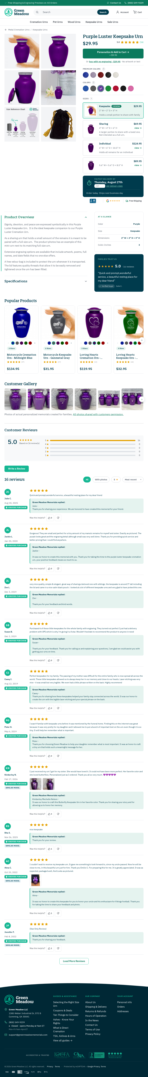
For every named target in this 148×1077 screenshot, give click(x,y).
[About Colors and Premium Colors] (103, 69)
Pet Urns (58, 22)
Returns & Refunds (95, 1011)
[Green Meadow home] (16, 12)
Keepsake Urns (94, 22)
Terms (57, 1066)
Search (103, 12)
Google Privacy (93, 1066)
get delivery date (114, 186)
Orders (121, 1006)
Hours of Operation (95, 1015)
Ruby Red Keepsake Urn (116, 88)
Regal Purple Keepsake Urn (93, 75)
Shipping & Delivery (96, 1006)
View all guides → (62, 1040)
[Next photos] (142, 399)
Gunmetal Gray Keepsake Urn (93, 88)
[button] (12, 343)
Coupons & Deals (62, 1010)
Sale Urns (112, 22)
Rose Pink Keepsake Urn (131, 88)
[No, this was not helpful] (58, 518)
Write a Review (16, 468)
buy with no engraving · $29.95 (104, 61)
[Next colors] (35, 343)
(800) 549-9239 (17, 1022)
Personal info (124, 1002)
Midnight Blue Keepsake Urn (86, 88)
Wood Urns (74, 22)
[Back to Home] (5, 29)
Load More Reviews (74, 961)
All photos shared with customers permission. (98, 414)
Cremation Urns (39, 22)
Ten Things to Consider (65, 1015)
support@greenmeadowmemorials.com (28, 1034)
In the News (92, 1020)
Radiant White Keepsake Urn (116, 75)
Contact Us (91, 1024)
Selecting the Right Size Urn (66, 1004)
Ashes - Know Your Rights (63, 1021)
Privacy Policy (92, 1034)
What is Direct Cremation (60, 1029)
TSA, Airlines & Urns (64, 1036)
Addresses (123, 1011)
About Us (90, 1002)
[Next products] (142, 340)
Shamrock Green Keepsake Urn (108, 88)
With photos (101, 479)
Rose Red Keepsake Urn (101, 75)
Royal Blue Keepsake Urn (86, 75)
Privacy (50, 1066)
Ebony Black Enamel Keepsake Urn (108, 75)
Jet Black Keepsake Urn (123, 88)
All (87, 479)
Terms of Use (92, 1029)
